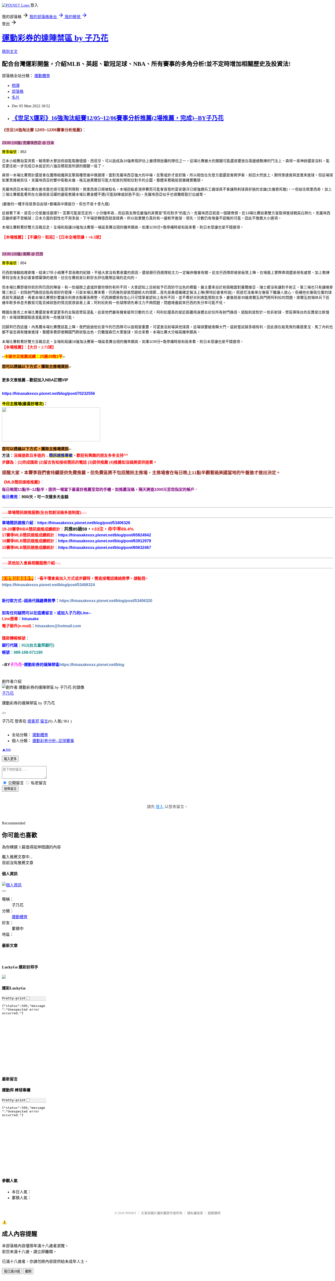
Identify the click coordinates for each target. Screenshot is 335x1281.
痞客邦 (33, 721)
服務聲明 (214, 1213)
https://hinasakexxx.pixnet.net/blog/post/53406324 (48, 585)
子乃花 (8, 693)
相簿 (16, 86)
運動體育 (42, 76)
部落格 (18, 91)
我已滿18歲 (12, 1271)
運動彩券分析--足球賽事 (53, 741)
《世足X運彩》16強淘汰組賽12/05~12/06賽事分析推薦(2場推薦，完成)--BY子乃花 (118, 118)
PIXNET (130, 1213)
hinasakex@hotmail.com (58, 626)
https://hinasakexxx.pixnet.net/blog (91, 665)
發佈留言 (10, 789)
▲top (6, 749)
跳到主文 (10, 51)
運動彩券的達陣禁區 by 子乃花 (55, 38)
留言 (44, 721)
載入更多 (10, 759)
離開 (28, 1271)
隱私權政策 (195, 1213)
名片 (16, 97)
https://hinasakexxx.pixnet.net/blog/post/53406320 (105, 601)
